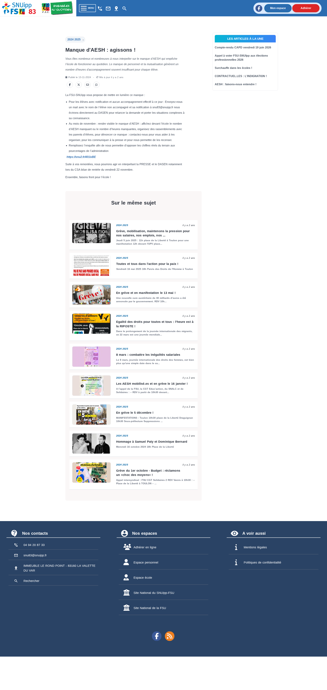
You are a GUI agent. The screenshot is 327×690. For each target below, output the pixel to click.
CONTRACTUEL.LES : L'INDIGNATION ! (241, 76)
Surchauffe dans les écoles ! (233, 67)
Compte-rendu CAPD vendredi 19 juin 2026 (243, 47)
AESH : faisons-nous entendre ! (235, 84)
